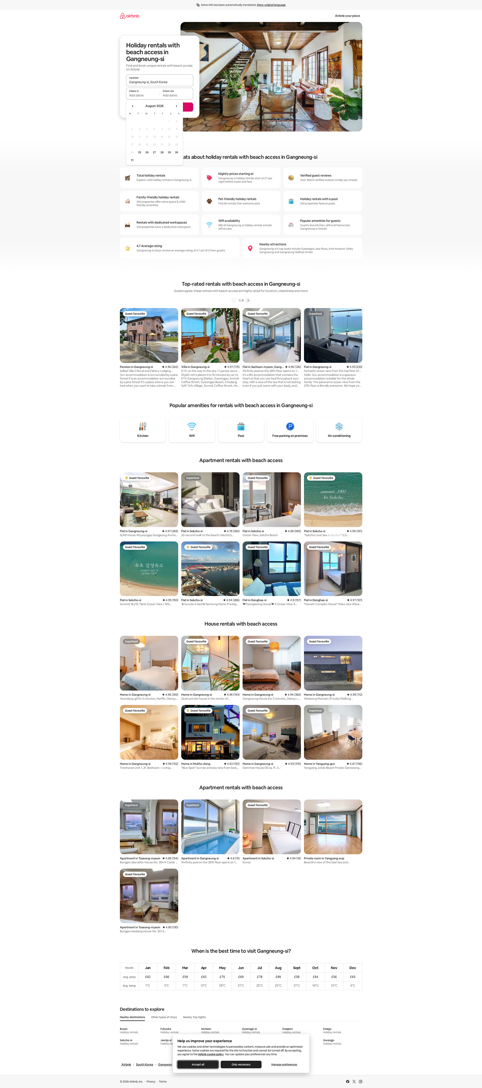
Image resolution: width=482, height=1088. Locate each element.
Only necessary (241, 1064)
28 (161, 152)
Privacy (151, 1081)
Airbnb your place (347, 16)
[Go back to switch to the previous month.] (133, 106)
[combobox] (159, 82)
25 (139, 152)
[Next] (248, 300)
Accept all (198, 1064)
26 (146, 152)
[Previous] (234, 300)
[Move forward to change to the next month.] (176, 106)
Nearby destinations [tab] (132, 1017)
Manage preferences (284, 1064)
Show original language (271, 5)
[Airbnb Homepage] (129, 16)
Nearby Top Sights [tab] (194, 1017)
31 (132, 160)
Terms (163, 1081)
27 (154, 152)
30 (176, 152)
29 (169, 152)
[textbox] (143, 95)
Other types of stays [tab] (164, 1017)
